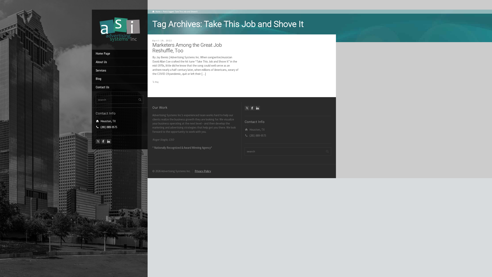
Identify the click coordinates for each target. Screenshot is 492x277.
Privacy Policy (203, 171)
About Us (101, 62)
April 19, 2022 (162, 40)
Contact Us (102, 87)
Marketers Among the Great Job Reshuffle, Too (187, 47)
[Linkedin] (108, 141)
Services (101, 70)
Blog (98, 79)
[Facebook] (103, 141)
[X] (98, 141)
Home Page (103, 53)
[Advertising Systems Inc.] (120, 29)
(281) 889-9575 (109, 127)
